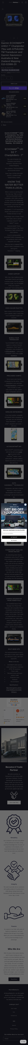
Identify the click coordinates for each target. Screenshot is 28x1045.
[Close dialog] (25, 505)
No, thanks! (14, 540)
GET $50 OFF (14, 537)
